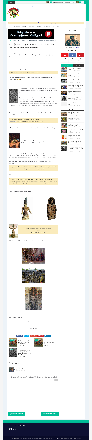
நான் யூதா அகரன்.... (72, 47)
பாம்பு (19, 40)
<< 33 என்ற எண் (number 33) (16, 414)
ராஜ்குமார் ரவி (18, 369)
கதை (44, 2)
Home (10, 40)
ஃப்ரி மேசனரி (56, 26)
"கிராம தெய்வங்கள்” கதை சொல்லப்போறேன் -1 (56, 2)
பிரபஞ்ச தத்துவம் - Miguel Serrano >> (50, 414)
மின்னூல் (24, 26)
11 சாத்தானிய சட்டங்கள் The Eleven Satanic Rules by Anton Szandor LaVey (76, 148)
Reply (56, 379)
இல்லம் (10, 26)
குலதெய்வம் (32, 26)
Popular (78, 65)
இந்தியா (39, 26)
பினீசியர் (23, 40)
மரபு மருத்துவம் (47, 26)
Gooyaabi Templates (76, 438)
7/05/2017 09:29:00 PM (19, 370)
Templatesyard (59, 438)
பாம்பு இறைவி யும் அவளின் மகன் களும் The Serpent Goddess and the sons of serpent (24, 352)
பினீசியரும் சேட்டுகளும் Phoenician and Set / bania (49, 342)
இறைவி (14, 40)
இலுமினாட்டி (17, 26)
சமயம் (74, 2)
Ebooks (67, 65)
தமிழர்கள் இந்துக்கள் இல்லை (74, 118)
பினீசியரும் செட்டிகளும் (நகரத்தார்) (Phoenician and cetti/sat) (23, 342)
